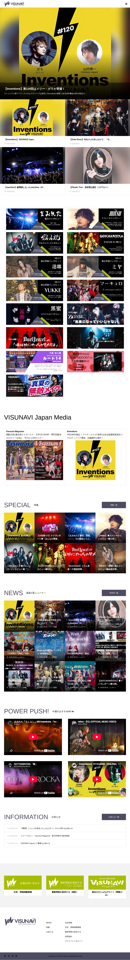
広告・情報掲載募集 (73, 927)
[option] (65, 53)
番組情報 (22, 627)
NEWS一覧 (114, 593)
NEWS (48, 923)
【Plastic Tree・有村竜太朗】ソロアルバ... (89, 187)
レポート (83, 627)
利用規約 (68, 936)
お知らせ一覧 (114, 817)
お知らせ (49, 932)
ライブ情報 (53, 627)
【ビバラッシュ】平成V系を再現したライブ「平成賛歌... (49, 680)
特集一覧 (113, 505)
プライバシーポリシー (74, 941)
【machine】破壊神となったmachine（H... (24, 187)
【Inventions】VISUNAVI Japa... (19, 139)
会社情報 (68, 923)
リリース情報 (114, 624)
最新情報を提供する (73, 932)
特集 (48, 927)
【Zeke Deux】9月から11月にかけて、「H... (90, 139)
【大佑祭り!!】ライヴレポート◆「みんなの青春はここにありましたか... (50, 88)
